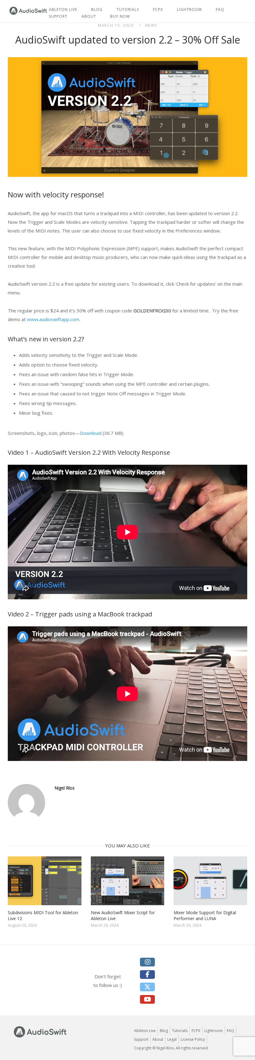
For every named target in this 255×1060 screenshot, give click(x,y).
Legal (172, 1039)
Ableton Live (145, 1030)
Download (90, 433)
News (151, 25)
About (88, 16)
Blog (164, 1030)
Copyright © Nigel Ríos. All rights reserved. (171, 1048)
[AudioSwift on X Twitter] (147, 987)
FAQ (220, 9)
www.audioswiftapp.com (53, 319)
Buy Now (120, 16)
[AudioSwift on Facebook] (147, 974)
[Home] (28, 14)
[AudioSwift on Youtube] (147, 999)
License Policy (193, 1039)
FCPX (158, 9)
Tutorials (180, 1030)
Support (58, 16)
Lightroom (189, 9)
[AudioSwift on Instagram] (147, 962)
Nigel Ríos (64, 788)
